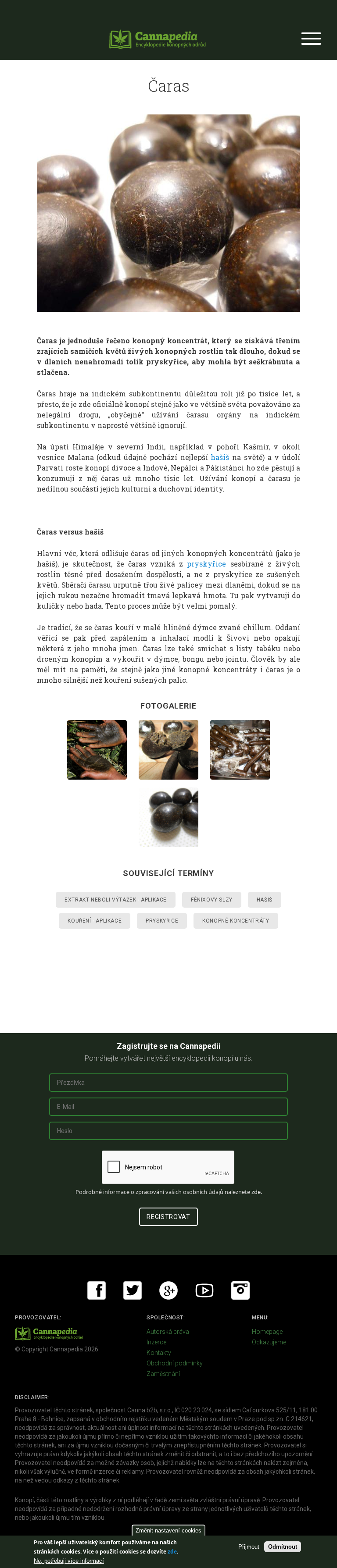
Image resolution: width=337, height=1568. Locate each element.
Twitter (132, 1290)
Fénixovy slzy (212, 900)
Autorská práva (168, 1331)
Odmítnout (282, 1546)
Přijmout (248, 1546)
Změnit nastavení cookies (168, 1530)
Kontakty (159, 1352)
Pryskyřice (162, 921)
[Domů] (157, 39)
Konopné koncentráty (235, 921)
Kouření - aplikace (95, 921)
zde (172, 1551)
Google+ (168, 1290)
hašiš (220, 457)
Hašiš (264, 900)
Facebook (97, 1290)
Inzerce (156, 1342)
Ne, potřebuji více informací (69, 1560)
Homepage (267, 1331)
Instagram (240, 1290)
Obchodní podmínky (175, 1363)
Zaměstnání (163, 1373)
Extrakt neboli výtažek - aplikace (116, 900)
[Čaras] (168, 213)
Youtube (204, 1290)
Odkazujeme (269, 1342)
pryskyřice (206, 563)
